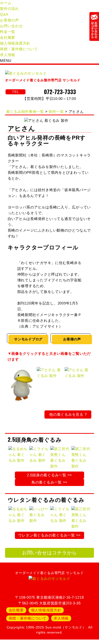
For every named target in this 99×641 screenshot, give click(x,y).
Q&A (4, 14)
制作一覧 (56, 112)
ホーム (5, 3)
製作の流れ (9, 8)
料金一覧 (7, 32)
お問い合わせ (11, 26)
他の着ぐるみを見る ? (68, 414)
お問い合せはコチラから (49, 552)
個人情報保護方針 (15, 43)
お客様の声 (9, 20)
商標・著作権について (19, 49)
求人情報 (7, 55)
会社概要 (7, 37)
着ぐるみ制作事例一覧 (25, 112)
